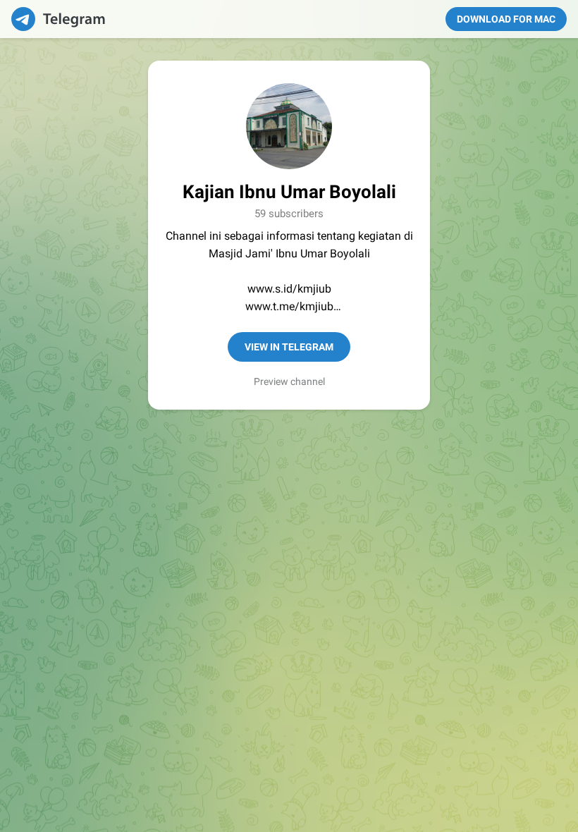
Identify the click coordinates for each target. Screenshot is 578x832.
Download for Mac (506, 19)
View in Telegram (289, 347)
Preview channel (289, 381)
